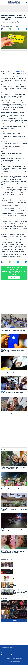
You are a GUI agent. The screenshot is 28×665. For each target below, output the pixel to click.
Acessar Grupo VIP (14, 277)
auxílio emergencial (16, 71)
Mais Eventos (14, 620)
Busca (26, 2)
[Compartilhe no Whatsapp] (10, 29)
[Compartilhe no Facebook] (2, 29)
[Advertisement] (14, 61)
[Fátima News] (14, 2)
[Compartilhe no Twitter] (18, 29)
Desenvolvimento (11, 661)
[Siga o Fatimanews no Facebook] (26, 647)
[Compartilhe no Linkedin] (26, 29)
